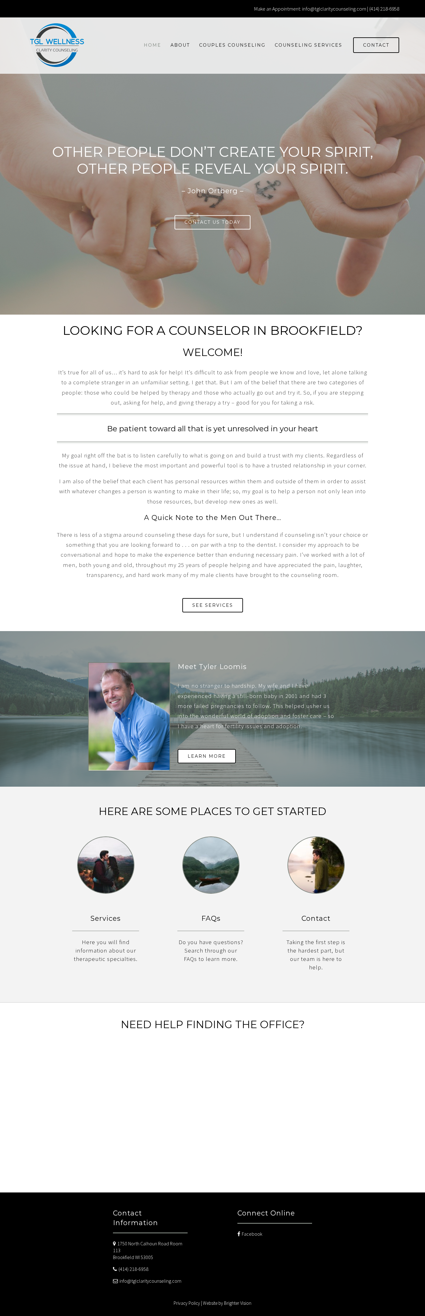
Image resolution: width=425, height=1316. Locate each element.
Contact (376, 45)
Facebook (252, 1234)
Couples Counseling (232, 45)
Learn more (207, 756)
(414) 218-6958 (133, 1269)
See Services (212, 605)
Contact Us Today (212, 222)
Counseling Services (308, 45)
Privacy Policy (187, 1303)
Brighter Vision (237, 1303)
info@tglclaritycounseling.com (150, 1281)
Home (152, 45)
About (180, 45)
